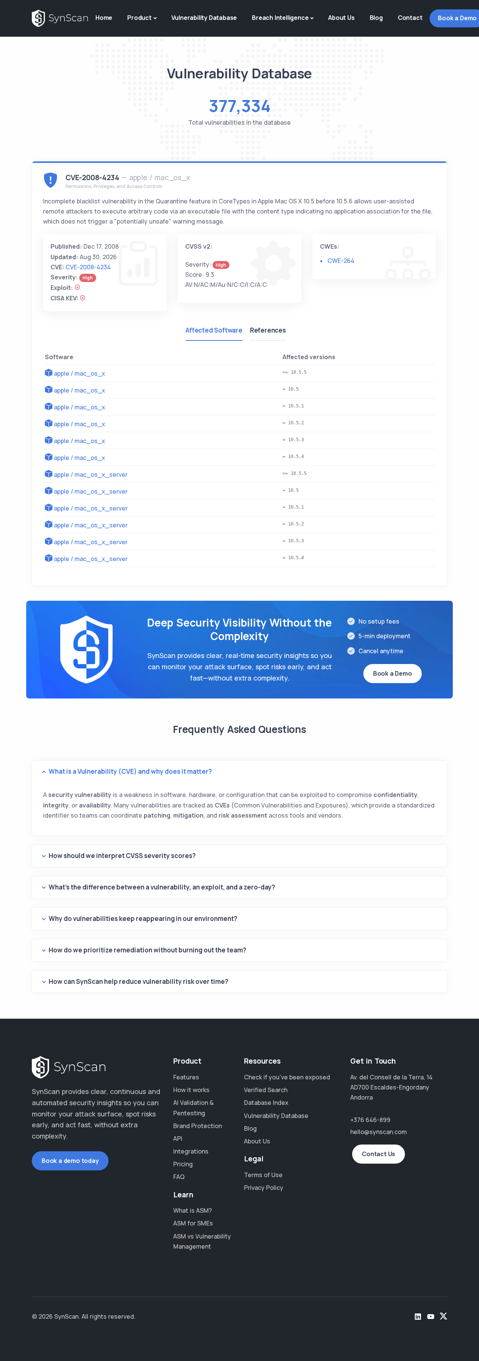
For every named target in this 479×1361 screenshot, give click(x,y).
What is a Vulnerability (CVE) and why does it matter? (130, 771)
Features (186, 1077)
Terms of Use (263, 1175)
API (177, 1138)
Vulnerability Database (204, 17)
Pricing (183, 1164)
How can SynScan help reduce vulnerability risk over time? (138, 981)
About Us (341, 17)
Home (103, 17)
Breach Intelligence (280, 17)
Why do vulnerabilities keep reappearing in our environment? (143, 918)
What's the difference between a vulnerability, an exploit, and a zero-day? (162, 887)
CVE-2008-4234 (88, 267)
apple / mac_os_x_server (91, 474)
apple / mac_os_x (79, 373)
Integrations (190, 1151)
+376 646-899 (370, 1120)
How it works (191, 1090)
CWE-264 (340, 261)
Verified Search (265, 1090)
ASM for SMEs (193, 1223)
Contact (410, 17)
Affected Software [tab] (214, 330)
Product (139, 17)
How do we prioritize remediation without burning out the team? (147, 950)
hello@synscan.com (378, 1132)
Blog (376, 17)
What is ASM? (192, 1210)
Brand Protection (197, 1126)
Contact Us (378, 1154)
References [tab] (268, 330)
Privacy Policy (263, 1187)
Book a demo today (70, 1161)
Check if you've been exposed (287, 1077)
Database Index (266, 1102)
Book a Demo (392, 673)
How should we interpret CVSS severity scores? (122, 855)
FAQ (178, 1177)
